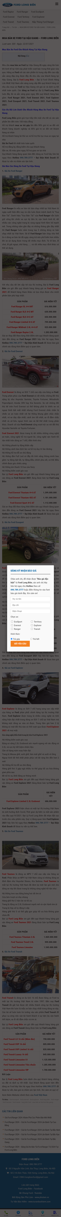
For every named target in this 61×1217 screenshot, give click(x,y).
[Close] (53, 565)
